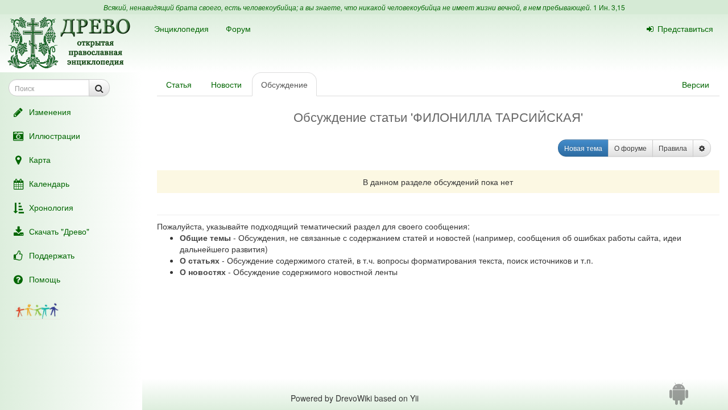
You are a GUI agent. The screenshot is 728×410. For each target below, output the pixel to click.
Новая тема (583, 148)
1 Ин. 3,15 (609, 7)
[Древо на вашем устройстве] (678, 398)
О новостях (203, 271)
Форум (238, 28)
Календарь (49, 183)
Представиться (685, 28)
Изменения (50, 111)
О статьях (200, 260)
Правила (673, 148)
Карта (40, 159)
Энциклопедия (181, 28)
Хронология (51, 207)
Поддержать (52, 255)
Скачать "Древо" (59, 231)
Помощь (44, 279)
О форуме (630, 148)
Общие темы (205, 237)
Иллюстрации (54, 135)
